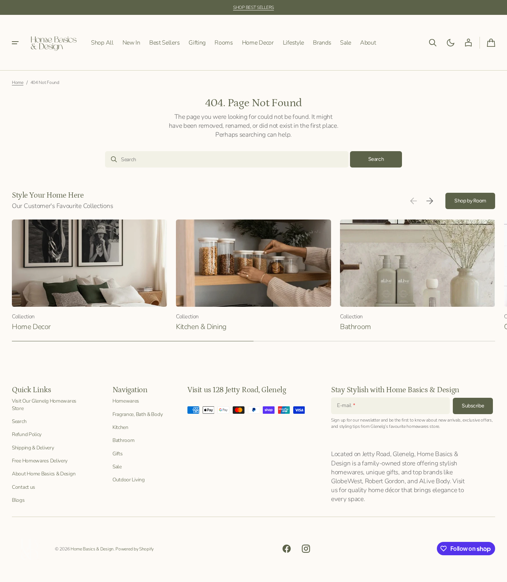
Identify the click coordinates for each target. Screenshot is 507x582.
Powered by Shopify (134, 549)
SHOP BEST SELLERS (253, 7)
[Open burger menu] (15, 43)
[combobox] (227, 159)
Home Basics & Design (92, 549)
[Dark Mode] (450, 43)
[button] (433, 43)
